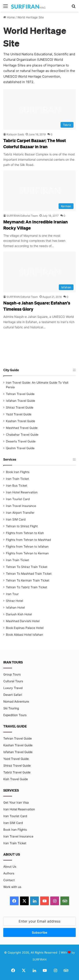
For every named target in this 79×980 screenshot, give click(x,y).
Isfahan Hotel (15, 607)
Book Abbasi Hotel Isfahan (24, 634)
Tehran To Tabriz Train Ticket (26, 587)
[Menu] (5, 7)
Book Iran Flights (17, 472)
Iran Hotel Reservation (22, 492)
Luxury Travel (13, 688)
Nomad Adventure (16, 701)
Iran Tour (12, 594)
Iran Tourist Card (18, 499)
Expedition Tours (15, 715)
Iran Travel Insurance (21, 506)
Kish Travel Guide (15, 779)
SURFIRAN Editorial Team (22, 215)
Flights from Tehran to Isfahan (27, 546)
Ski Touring (11, 708)
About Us (9, 866)
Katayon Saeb (15, 134)
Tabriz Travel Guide (17, 772)
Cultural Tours (13, 681)
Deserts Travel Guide (21, 441)
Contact (9, 880)
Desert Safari (12, 694)
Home (10, 17)
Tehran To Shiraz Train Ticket (26, 567)
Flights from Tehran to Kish (25, 533)
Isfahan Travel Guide (20, 400)
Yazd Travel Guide (18, 414)
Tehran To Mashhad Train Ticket (29, 573)
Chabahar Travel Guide (22, 434)
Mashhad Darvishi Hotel (23, 621)
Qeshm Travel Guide (20, 448)
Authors (8, 873)
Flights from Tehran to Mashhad (28, 539)
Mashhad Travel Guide (22, 428)
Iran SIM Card (15, 519)
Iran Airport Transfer (20, 512)
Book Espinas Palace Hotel (24, 628)
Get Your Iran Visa (16, 802)
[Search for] (73, 7)
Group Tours (12, 674)
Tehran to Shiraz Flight (22, 526)
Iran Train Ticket (17, 478)
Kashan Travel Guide (20, 421)
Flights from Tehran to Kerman (27, 553)
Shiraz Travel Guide (19, 407)
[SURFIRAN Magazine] (28, 6)
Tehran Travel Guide (20, 394)
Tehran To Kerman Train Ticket (27, 580)
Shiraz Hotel (14, 600)
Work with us (12, 887)
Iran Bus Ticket (16, 485)
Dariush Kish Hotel (19, 614)
